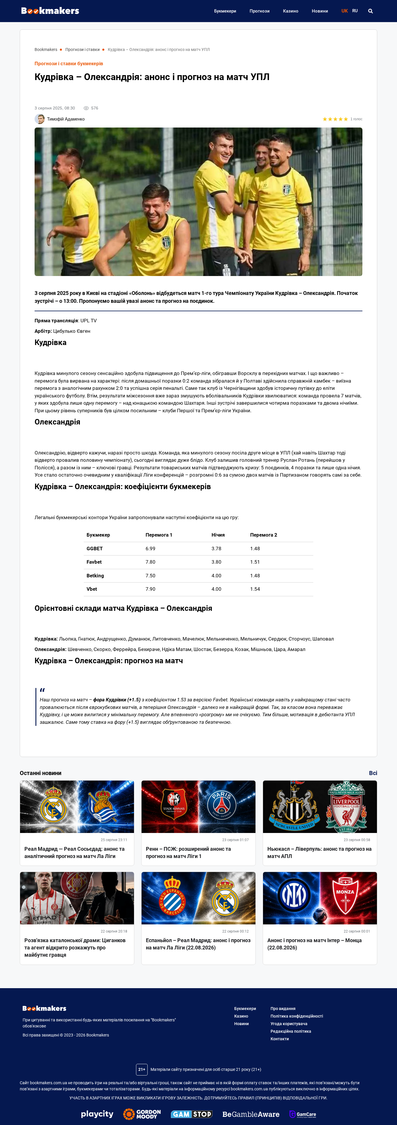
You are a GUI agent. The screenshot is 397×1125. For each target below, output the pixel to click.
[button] (370, 11)
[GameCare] (302, 1115)
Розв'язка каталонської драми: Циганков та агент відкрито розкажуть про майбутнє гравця (75, 947)
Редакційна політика (291, 1031)
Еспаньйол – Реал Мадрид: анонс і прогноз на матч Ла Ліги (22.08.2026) (198, 944)
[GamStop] (192, 1115)
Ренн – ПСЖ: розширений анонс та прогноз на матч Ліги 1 (188, 852)
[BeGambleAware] (251, 1115)
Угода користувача (289, 1023)
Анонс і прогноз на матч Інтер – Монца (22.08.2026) (314, 944)
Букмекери (225, 11)
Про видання (283, 1008)
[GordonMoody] (142, 1115)
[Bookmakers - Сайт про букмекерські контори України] (47, 11)
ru (355, 10)
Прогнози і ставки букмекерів (69, 63)
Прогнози (260, 11)
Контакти (280, 1038)
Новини (320, 11)
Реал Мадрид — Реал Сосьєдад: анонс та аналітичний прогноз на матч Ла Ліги (74, 852)
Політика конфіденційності (297, 1016)
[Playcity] (97, 1115)
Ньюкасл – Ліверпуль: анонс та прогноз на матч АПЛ (319, 852)
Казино (290, 11)
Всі (373, 773)
